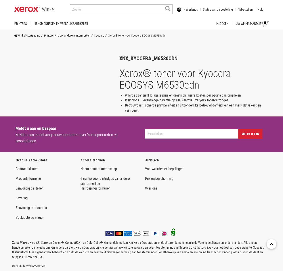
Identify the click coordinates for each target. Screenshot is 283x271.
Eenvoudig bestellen (29, 188)
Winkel (48, 9)
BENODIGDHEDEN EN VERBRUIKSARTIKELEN (61, 23)
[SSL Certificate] (173, 233)
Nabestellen (245, 9)
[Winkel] (27, 9)
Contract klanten (27, 169)
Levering (22, 198)
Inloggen (222, 23)
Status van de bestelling (218, 9)
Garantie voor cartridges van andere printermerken (105, 181)
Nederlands (191, 9)
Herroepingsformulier (95, 188)
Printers (20, 23)
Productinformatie (28, 178)
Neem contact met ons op (98, 169)
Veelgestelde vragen (30, 217)
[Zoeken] (167, 8)
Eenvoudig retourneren (31, 208)
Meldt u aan (250, 134)
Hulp (260, 9)
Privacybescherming (159, 178)
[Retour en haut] (271, 244)
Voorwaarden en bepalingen (164, 169)
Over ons (151, 188)
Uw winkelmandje (251, 22)
